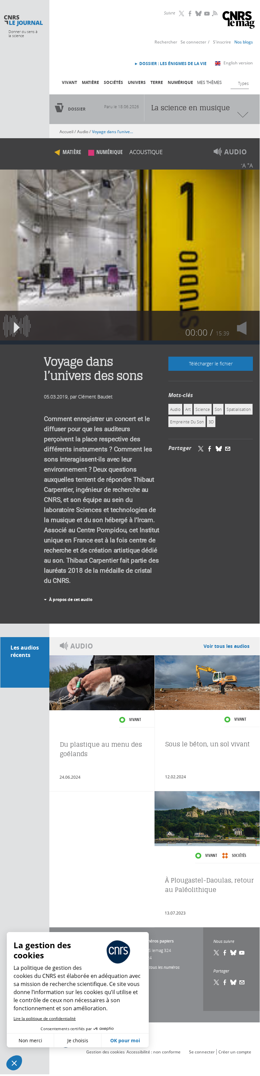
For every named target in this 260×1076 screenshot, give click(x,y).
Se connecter (193, 42)
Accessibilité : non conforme (153, 1052)
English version (238, 63)
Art (188, 409)
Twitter (182, 13)
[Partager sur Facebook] (209, 448)
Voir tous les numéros (160, 967)
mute (243, 326)
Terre (156, 82)
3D (211, 421)
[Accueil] (23, 20)
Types (243, 83)
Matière (90, 82)
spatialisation (239, 409)
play (17, 326)
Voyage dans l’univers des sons (112, 131)
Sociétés (113, 82)
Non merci (30, 1040)
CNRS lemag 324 (156, 950)
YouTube (207, 13)
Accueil (66, 131)
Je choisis (77, 1040)
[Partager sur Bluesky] (219, 448)
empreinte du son (187, 421)
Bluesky (198, 13)
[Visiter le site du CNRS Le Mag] (238, 20)
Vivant (69, 82)
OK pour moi (125, 1040)
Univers (137, 82)
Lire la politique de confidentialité (45, 1018)
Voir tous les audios (227, 646)
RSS (214, 13)
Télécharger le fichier (211, 363)
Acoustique (146, 152)
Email (242, 982)
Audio (82, 131)
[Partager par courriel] (228, 448)
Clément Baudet (95, 396)
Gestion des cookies (105, 1052)
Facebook (190, 13)
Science (202, 409)
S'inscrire (222, 42)
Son (218, 409)
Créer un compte (234, 1052)
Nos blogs (243, 42)
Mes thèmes (209, 82)
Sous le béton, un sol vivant (207, 744)
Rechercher (166, 42)
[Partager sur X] (201, 448)
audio (175, 409)
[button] (14, 1063)
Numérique (180, 82)
